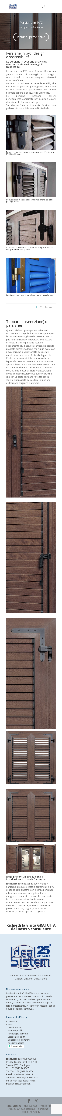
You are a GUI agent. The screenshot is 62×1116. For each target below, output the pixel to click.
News (11, 1024)
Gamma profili (15, 1030)
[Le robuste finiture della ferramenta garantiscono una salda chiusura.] (31, 727)
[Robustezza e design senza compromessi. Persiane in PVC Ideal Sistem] (31, 148)
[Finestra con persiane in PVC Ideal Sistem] (31, 783)
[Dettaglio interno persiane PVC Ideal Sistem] (31, 496)
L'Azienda (12, 1021)
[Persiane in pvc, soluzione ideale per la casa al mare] (31, 291)
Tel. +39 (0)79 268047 (17, 1068)
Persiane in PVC (31, 22)
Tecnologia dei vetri (18, 1033)
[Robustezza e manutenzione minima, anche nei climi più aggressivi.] (31, 196)
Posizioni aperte (16, 1042)
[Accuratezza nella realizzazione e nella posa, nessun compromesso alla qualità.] (31, 244)
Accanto (49, 307)
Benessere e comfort (19, 1039)
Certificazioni (14, 1027)
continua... (29, 1008)
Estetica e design (16, 1036)
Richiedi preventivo (31, 37)
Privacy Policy (17, 1046)
